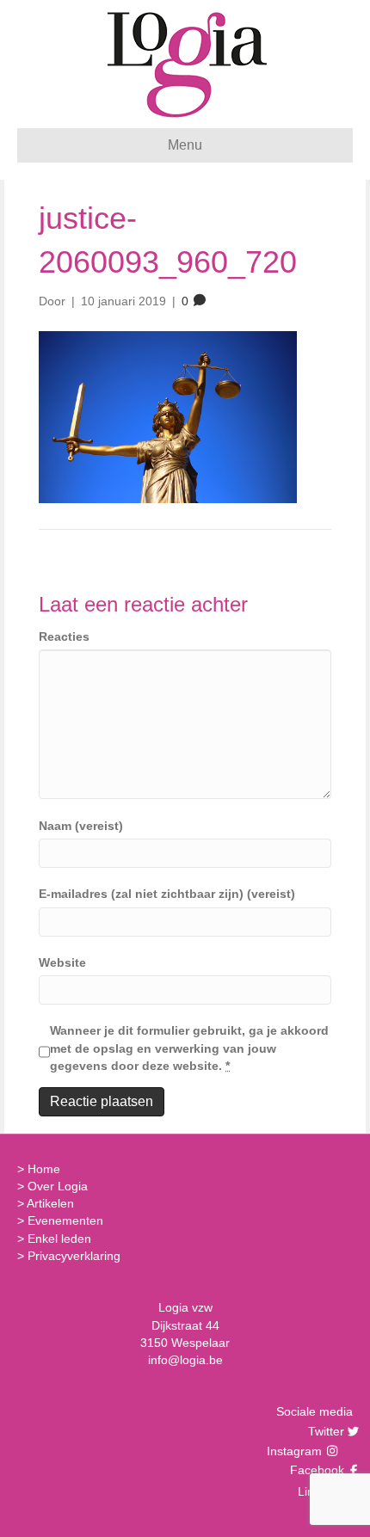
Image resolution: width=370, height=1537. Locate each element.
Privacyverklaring (74, 1256)
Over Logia (58, 1186)
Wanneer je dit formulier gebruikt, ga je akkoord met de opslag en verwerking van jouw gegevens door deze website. (189, 1048)
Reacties (64, 636)
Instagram (296, 1451)
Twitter (324, 1431)
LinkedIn (319, 1491)
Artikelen (50, 1203)
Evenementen (65, 1220)
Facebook (315, 1470)
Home (44, 1169)
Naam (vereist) (81, 826)
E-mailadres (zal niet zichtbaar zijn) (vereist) (167, 894)
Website (62, 962)
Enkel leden (59, 1238)
